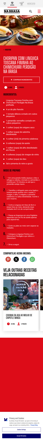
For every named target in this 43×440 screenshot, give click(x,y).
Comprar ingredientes (22, 80)
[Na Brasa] (12, 3)
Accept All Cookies (21, 436)
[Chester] (21, 3)
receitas (8, 50)
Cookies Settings (21, 429)
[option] (20, 305)
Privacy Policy (34, 425)
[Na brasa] (12, 11)
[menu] (39, 11)
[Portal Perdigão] (4, 3)
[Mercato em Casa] (31, 3)
